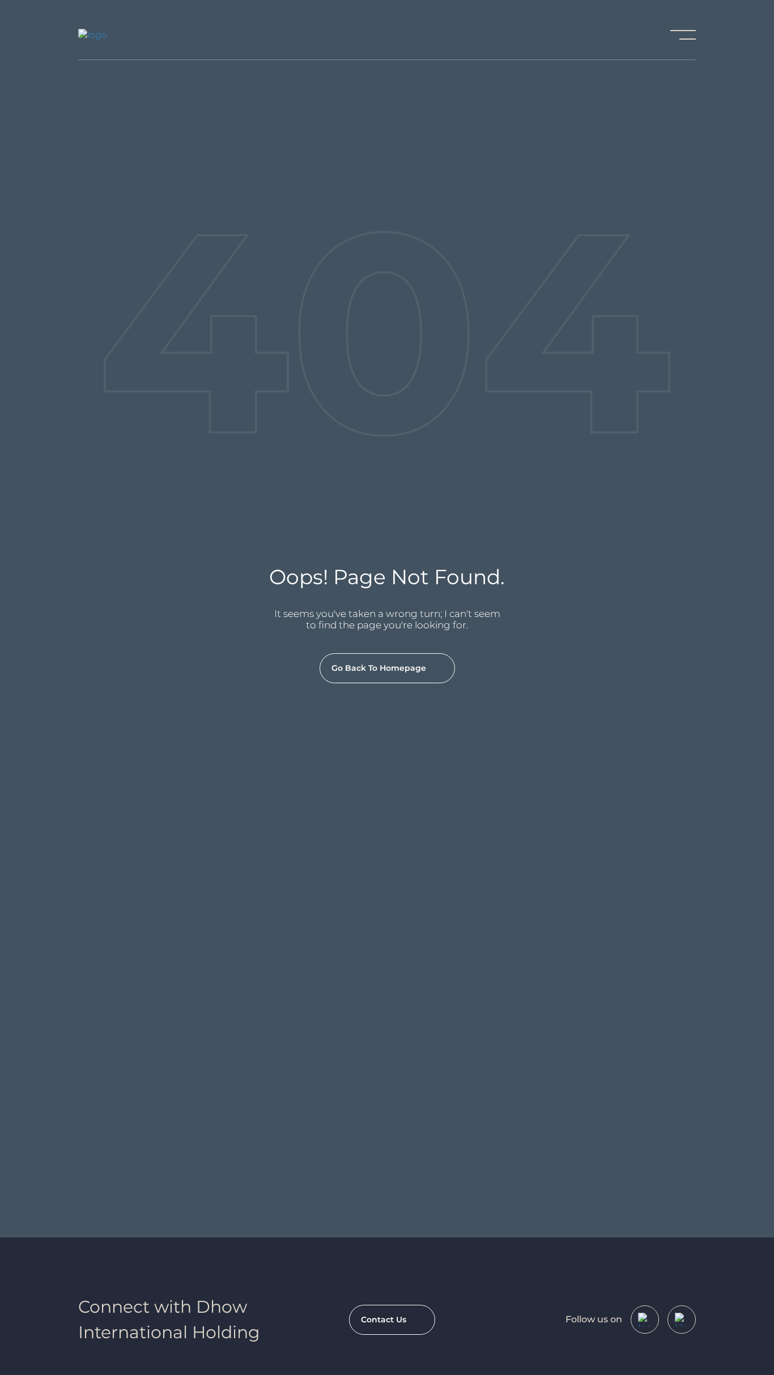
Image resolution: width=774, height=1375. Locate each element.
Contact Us (383, 1319)
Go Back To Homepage (378, 668)
